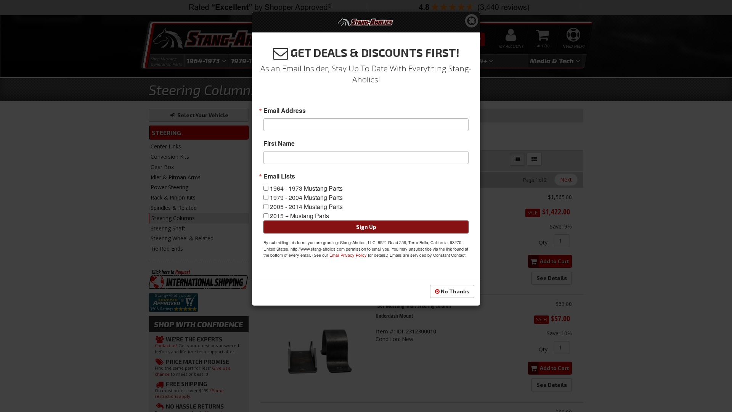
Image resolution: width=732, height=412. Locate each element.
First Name (279, 143)
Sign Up (366, 227)
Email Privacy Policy (348, 255)
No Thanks (454, 291)
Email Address (284, 111)
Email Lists (279, 176)
